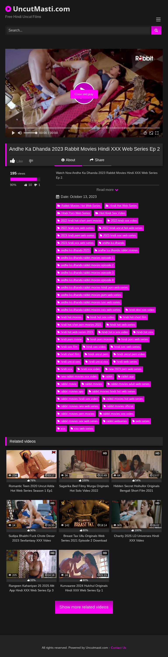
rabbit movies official (120, 406)
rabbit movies (93, 384)
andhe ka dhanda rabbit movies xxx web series (90, 309)
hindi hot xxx (145, 332)
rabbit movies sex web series (79, 421)
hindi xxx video (90, 369)
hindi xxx (66, 369)
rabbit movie (68, 384)
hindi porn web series (134, 339)
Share (99, 160)
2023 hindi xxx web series (77, 243)
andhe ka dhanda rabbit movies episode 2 (87, 265)
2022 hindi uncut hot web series (122, 228)
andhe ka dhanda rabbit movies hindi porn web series (94, 287)
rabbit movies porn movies (77, 413)
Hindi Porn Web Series (75, 213)
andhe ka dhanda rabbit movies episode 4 (87, 280)
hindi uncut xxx (98, 361)
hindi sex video (95, 346)
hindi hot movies (71, 317)
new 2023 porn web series (125, 369)
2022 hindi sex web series (77, 228)
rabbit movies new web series (79, 406)
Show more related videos (84, 607)
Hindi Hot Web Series (123, 205)
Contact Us (118, 647)
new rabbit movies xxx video (79, 376)
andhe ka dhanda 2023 (75, 250)
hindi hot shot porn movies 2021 (81, 324)
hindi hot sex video (102, 317)
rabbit (109, 376)
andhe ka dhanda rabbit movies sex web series (90, 302)
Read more (105, 190)
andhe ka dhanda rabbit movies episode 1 (87, 257)
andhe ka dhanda (113, 243)
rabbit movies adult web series (130, 384)
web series (142, 421)
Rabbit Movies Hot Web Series (80, 205)
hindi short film (70, 354)
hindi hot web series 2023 (77, 332)
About (70, 160)
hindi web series (127, 361)
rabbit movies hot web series (125, 398)
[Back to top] (154, 644)
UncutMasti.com (40, 8)
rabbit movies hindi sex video (79, 398)
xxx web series (83, 428)
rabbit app (127, 376)
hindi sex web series (127, 346)
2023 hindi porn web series (77, 235)
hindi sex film (69, 346)
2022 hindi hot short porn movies (81, 220)
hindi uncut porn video (131, 354)
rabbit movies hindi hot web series (113, 391)
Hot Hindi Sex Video (112, 213)
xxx (63, 428)
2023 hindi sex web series (119, 235)
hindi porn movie (71, 339)
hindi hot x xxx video (115, 332)
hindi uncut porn (98, 354)
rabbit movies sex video (118, 413)
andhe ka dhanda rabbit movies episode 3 (87, 272)
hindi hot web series (122, 324)
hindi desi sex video (141, 309)
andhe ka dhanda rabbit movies (118, 250)
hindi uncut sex (70, 361)
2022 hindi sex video (124, 220)
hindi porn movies (101, 339)
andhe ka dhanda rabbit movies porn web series (91, 295)
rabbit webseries (117, 421)
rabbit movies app (72, 391)
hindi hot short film (134, 317)
